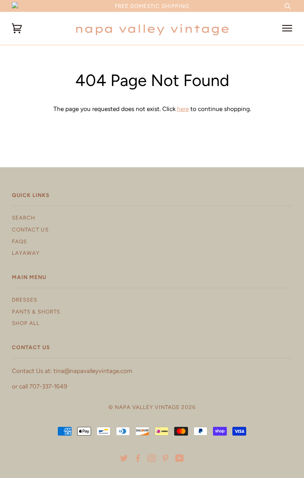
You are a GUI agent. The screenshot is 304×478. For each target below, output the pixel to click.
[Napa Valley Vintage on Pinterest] (166, 459)
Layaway (26, 253)
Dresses (24, 299)
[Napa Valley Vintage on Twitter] (124, 459)
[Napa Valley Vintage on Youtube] (179, 459)
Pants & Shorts (36, 311)
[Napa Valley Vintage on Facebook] (138, 459)
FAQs (19, 241)
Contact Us (30, 229)
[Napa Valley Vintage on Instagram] (152, 459)
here (183, 109)
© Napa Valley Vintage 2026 (152, 407)
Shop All (26, 323)
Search (23, 217)
